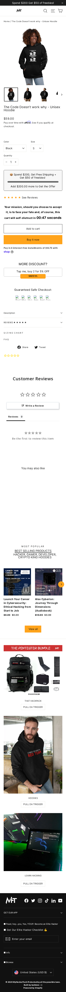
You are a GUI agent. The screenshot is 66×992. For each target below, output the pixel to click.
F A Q (6, 339)
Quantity (8, 156)
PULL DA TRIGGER (33, 707)
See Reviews (30, 197)
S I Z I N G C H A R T (13, 333)
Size (33, 142)
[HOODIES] (33, 755)
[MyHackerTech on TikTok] (47, 900)
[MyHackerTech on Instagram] (40, 900)
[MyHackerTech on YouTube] (60, 900)
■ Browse (8, 962)
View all (33, 629)
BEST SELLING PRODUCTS (33, 551)
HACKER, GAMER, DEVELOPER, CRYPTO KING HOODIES (34, 556)
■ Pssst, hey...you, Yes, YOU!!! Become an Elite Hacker (31, 924)
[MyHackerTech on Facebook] (26, 900)
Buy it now (33, 239)
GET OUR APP (10, 912)
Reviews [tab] (13, 416)
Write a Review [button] (34, 405)
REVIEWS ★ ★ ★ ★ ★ (15, 322)
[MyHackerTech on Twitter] (33, 900)
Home (7, 21)
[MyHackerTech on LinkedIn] (54, 900)
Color (6, 142)
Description (9, 313)
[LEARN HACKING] (33, 842)
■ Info (7, 952)
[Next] (61, 584)
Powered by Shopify (32, 988)
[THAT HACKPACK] (33, 671)
